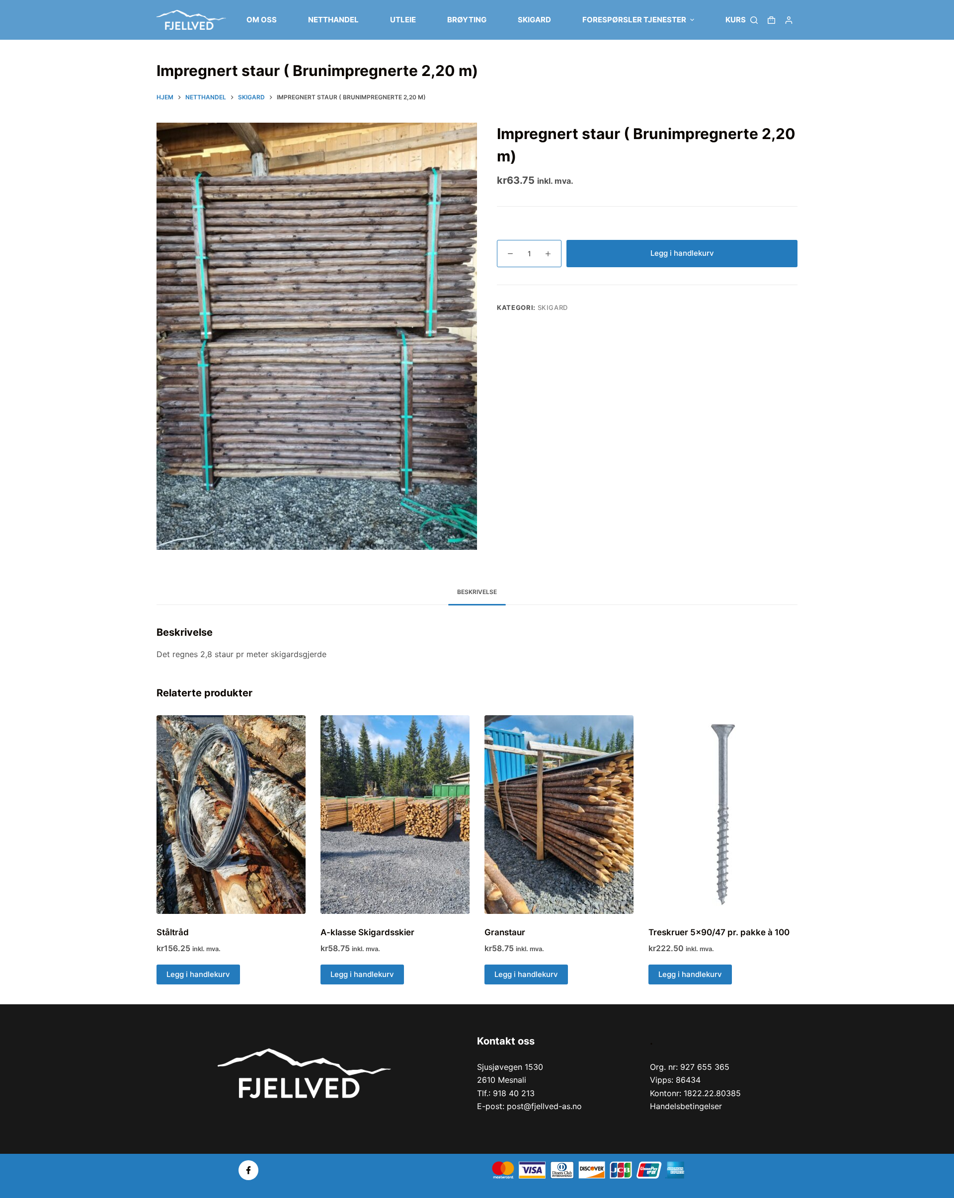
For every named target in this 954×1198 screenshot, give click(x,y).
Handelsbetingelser (686, 1106)
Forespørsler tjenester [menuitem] (634, 19)
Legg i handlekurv (682, 253)
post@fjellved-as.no (544, 1106)
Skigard (553, 307)
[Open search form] (754, 20)
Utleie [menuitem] (403, 19)
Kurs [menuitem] (735, 19)
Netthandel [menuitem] (333, 19)
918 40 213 (514, 1093)
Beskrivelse (477, 592)
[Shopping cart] (771, 20)
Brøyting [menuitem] (466, 19)
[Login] (789, 20)
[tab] (477, 592)
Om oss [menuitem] (261, 19)
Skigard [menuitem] (534, 19)
